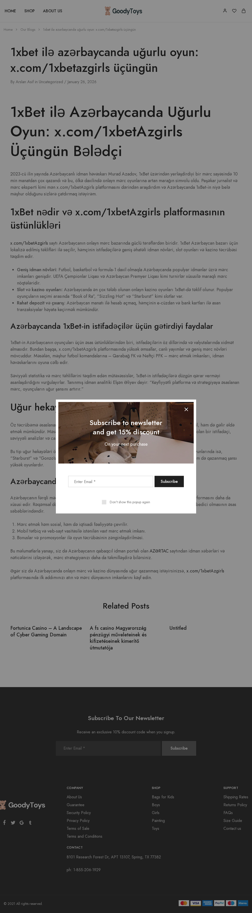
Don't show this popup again (130, 502)
